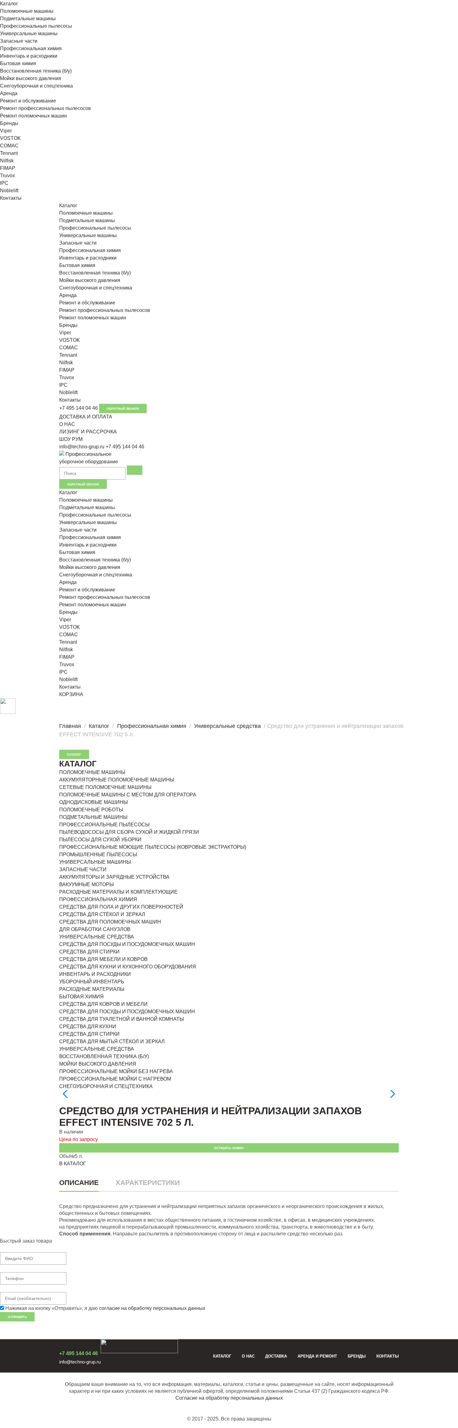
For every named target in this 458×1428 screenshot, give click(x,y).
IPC (4, 183)
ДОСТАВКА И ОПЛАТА (85, 416)
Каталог (9, 3)
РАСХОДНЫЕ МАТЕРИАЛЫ (91, 989)
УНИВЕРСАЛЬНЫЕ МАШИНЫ (95, 862)
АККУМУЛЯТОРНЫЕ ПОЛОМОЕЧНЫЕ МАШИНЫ (116, 779)
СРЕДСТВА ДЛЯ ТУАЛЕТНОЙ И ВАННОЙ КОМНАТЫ (121, 1019)
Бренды (9, 123)
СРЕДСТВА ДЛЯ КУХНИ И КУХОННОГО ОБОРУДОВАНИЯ (127, 966)
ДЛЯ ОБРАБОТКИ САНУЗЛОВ (95, 929)
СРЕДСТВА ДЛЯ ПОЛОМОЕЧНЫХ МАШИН (110, 921)
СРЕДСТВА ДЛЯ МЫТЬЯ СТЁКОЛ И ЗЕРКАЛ (112, 1041)
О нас (248, 1356)
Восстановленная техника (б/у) (36, 71)
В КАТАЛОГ (72, 1163)
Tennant (9, 153)
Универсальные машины (29, 33)
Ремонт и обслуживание (28, 100)
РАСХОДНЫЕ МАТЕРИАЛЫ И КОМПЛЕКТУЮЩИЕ (118, 892)
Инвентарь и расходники (28, 56)
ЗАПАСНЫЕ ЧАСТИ (83, 869)
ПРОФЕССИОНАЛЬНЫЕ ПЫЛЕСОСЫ (104, 824)
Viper (6, 130)
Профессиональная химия (31, 48)
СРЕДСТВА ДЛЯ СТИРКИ (89, 951)
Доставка (276, 1356)
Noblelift (9, 190)
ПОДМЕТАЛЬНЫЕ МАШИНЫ (93, 817)
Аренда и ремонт (317, 1356)
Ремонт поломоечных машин (33, 115)
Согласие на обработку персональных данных (229, 1398)
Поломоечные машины (27, 11)
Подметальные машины (28, 18)
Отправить (17, 1317)
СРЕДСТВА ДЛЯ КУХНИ (87, 1026)
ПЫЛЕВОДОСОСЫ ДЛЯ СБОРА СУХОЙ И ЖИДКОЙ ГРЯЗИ (129, 832)
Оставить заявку (229, 1148)
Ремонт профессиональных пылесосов (45, 108)
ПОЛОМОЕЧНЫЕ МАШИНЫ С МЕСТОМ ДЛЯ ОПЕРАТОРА (127, 794)
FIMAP (7, 168)
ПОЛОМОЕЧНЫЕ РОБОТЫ (91, 809)
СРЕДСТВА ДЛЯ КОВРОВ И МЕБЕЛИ (103, 1004)
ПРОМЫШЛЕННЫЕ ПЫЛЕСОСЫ (98, 854)
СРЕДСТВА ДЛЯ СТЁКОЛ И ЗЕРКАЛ (102, 914)
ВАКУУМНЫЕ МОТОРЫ (86, 884)
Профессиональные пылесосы (36, 26)
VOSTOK (10, 138)
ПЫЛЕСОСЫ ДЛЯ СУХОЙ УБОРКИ (100, 839)
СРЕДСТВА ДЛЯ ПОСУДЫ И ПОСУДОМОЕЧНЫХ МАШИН (127, 944)
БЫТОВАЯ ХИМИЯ (81, 996)
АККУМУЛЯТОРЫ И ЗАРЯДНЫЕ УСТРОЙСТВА (114, 877)
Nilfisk (7, 160)
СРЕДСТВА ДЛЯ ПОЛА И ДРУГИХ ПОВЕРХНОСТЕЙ (121, 907)
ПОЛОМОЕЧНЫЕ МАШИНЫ (92, 772)
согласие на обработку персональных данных (152, 1308)
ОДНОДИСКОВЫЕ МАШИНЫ (93, 802)
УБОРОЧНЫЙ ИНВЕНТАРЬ (91, 981)
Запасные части (18, 41)
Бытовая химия (18, 63)
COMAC (9, 145)
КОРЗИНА (71, 694)
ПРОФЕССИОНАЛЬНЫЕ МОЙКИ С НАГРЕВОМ (115, 1079)
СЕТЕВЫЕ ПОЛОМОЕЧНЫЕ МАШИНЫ (105, 787)
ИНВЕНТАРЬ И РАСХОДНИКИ (95, 974)
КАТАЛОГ (74, 754)
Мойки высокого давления (30, 78)
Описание (79, 1183)
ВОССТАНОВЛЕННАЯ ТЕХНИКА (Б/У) (104, 1056)
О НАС (67, 424)
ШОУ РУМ (71, 439)
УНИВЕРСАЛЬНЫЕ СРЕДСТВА (96, 936)
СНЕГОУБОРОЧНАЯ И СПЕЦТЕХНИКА (106, 1086)
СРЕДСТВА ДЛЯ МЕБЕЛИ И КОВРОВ (103, 959)
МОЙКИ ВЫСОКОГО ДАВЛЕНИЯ (97, 1064)
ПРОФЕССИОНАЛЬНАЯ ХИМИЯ (98, 899)
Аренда (8, 93)
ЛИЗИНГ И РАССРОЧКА (88, 431)
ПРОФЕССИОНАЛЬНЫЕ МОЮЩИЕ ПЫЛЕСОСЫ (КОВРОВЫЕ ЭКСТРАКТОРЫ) (152, 847)
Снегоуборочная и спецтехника (36, 85)
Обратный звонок (123, 408)
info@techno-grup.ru (81, 446)
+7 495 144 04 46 (78, 408)
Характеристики (148, 1183)
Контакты (10, 198)
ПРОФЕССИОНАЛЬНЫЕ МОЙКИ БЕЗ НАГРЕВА (116, 1071)
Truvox (7, 175)
